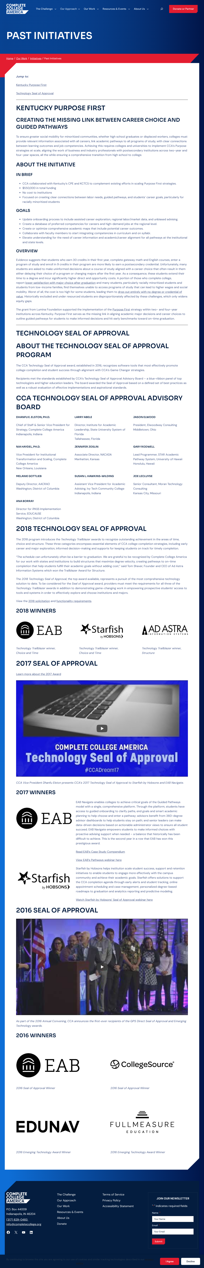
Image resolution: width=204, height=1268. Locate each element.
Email (156, 1225)
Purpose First (121, 309)
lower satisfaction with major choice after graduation (60, 283)
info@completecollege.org (23, 1224)
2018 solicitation (39, 601)
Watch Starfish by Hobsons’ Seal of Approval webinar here (114, 900)
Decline (190, 1261)
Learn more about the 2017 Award (38, 674)
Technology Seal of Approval (35, 93)
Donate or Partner (183, 8)
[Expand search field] (162, 9)
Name (156, 1212)
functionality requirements (73, 601)
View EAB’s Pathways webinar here (99, 860)
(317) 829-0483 (17, 1220)
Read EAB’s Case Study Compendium (100, 852)
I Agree (170, 1261)
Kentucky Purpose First (31, 85)
